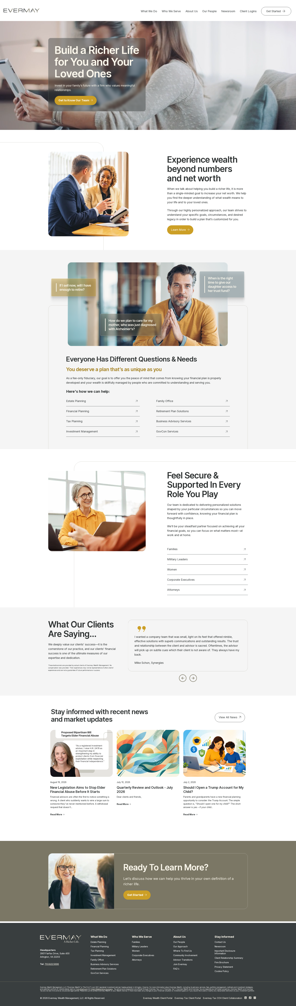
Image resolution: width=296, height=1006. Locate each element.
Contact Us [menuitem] (220, 942)
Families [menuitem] (136, 942)
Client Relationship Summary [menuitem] (229, 958)
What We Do (149, 11)
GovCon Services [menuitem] (100, 973)
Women (172, 569)
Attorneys (173, 589)
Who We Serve (171, 11)
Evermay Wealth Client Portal (157, 998)
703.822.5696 (52, 964)
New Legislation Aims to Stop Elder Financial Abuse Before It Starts (77, 789)
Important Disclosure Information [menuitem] (225, 952)
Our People (209, 11)
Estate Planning (76, 401)
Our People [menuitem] (179, 942)
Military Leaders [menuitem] (140, 946)
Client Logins (248, 11)
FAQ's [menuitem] (176, 968)
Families (172, 549)
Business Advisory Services (173, 421)
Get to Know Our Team (74, 100)
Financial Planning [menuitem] (100, 946)
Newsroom (228, 11)
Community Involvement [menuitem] (185, 955)
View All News (228, 717)
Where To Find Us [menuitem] (182, 950)
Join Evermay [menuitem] (180, 964)
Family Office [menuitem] (97, 959)
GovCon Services (167, 431)
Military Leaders (177, 559)
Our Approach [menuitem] (180, 946)
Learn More (179, 229)
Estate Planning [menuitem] (98, 942)
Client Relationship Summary (102, 989)
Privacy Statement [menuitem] (224, 967)
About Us (191, 11)
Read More (56, 814)
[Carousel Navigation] (188, 677)
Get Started (274, 11)
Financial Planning (77, 411)
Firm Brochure (81, 989)
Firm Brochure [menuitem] (222, 962)
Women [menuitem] (136, 950)
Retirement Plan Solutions (172, 411)
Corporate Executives (181, 579)
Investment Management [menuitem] (103, 955)
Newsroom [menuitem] (220, 946)
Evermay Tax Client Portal (188, 998)
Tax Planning (74, 421)
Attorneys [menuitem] (137, 959)
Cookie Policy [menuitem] (222, 971)
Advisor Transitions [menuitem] (183, 959)
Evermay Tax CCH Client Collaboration (222, 998)
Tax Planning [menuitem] (97, 950)
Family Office (164, 401)
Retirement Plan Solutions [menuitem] (103, 968)
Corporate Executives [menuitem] (143, 955)
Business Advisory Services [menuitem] (105, 964)
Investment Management (82, 431)
